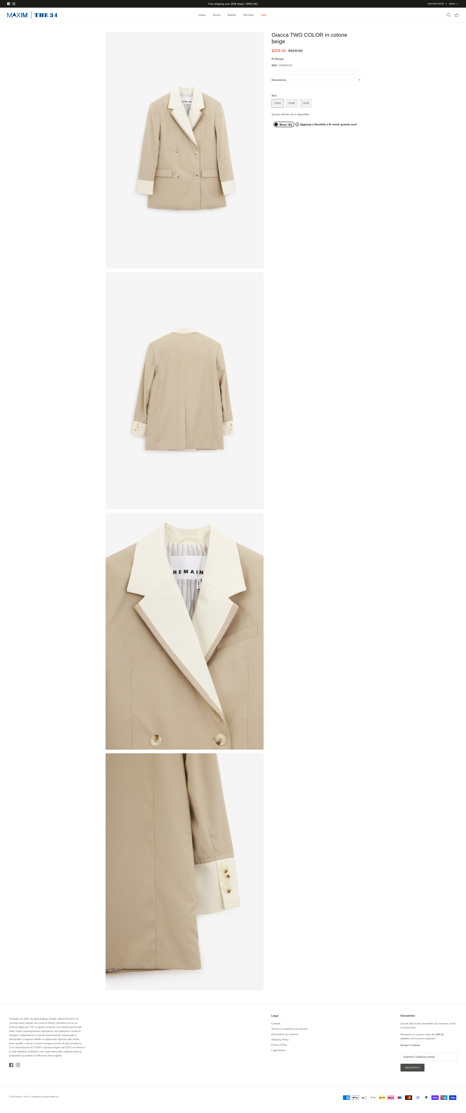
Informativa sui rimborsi (284, 1034)
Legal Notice (278, 1050)
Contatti (275, 1023)
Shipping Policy (280, 1039)
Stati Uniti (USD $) (436, 4)
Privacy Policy (279, 1044)
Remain (279, 58)
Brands (232, 14)
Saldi (263, 14)
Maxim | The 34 (23, 1097)
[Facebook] (8, 3)
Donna (216, 14)
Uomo (202, 14)
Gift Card (248, 14)
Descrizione (279, 79)
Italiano (452, 4)
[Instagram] (13, 3)
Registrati (412, 1067)
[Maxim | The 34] (32, 15)
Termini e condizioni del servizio (289, 1028)
